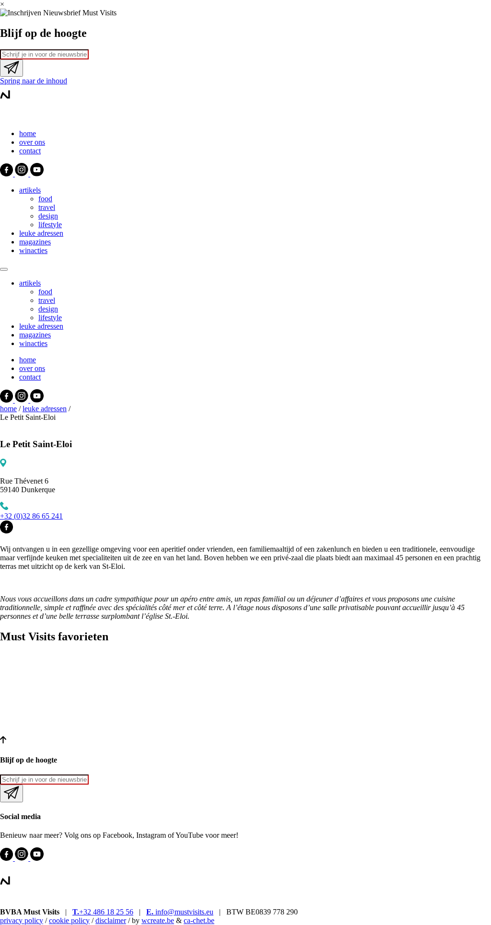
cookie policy (69, 920)
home (27, 133)
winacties (33, 250)
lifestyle (50, 224)
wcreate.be (157, 920)
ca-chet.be (199, 920)
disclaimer (110, 920)
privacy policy (21, 920)
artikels (30, 190)
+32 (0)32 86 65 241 (31, 516)
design (48, 216)
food (45, 199)
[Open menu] (4, 269)
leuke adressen (41, 233)
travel (46, 207)
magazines (35, 242)
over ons (32, 142)
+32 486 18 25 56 (102, 912)
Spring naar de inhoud (33, 81)
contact (30, 151)
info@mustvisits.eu (179, 912)
